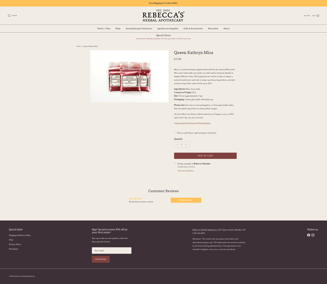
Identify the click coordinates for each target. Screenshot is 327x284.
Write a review (185, 200)
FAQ (11, 239)
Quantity (178, 139)
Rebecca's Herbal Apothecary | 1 (205, 229)
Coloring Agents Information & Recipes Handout (192, 123)
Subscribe (100, 259)
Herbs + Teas (103, 28)
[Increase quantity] (186, 144)
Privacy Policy (15, 244)
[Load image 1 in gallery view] (129, 76)
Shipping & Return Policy (20, 235)
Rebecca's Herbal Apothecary (24, 276)
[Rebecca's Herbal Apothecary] (163, 15)
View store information (185, 170)
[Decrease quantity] (176, 144)
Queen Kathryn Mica (91, 46)
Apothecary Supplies (167, 28)
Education (213, 28)
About (226, 28)
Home (79, 46)
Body (118, 28)
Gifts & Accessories (193, 28)
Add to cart (205, 155)
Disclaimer (13, 249)
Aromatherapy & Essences (139, 28)
